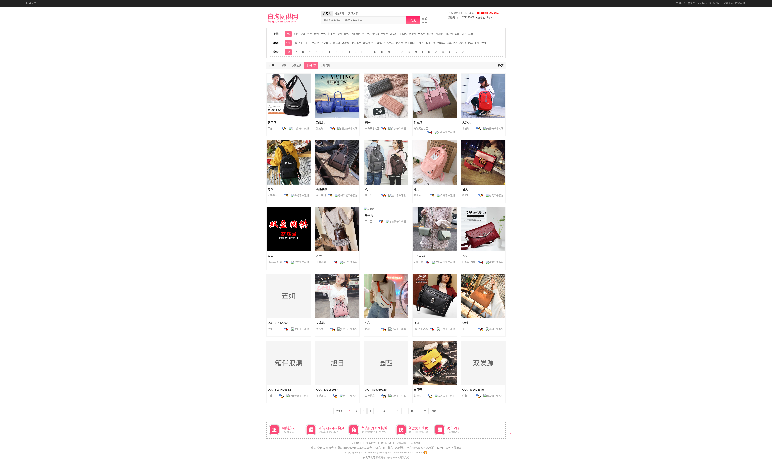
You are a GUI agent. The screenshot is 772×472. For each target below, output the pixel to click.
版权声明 (386, 443)
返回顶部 (511, 433)
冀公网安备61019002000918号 (355, 447)
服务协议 (371, 443)
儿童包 (393, 34)
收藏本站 (714, 3)
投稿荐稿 (401, 443)
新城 (470, 43)
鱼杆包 (366, 34)
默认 (284, 65)
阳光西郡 (389, 43)
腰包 (346, 34)
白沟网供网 (369, 457)
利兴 (368, 122)
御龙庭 (336, 43)
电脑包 (439, 34)
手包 (323, 34)
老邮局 (441, 43)
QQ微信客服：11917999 (461, 13)
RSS (421, 452)
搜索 (413, 20)
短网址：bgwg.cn (486, 17)
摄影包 (449, 34)
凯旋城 (378, 43)
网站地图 (456, 447)
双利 (465, 322)
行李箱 (375, 34)
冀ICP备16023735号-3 (323, 447)
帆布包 (331, 34)
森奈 (465, 256)
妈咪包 (412, 34)
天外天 (466, 122)
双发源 (483, 363)
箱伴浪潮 (288, 363)
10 (412, 411)
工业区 (420, 43)
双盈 (270, 256)
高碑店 (462, 43)
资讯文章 (353, 13)
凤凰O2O (452, 43)
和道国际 (430, 43)
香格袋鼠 (321, 189)
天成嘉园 (326, 43)
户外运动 (355, 34)
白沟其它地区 (372, 128)
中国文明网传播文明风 (386, 447)
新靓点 (418, 122)
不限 (288, 43)
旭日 (337, 363)
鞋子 (464, 34)
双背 (302, 34)
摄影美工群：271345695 (461, 17)
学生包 (384, 34)
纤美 (416, 189)
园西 (386, 363)
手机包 (421, 34)
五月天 (418, 389)
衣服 (457, 34)
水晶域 (345, 43)
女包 (296, 34)
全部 (288, 34)
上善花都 (356, 43)
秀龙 (270, 189)
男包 (309, 34)
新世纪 (320, 122)
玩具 (470, 34)
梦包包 (272, 122)
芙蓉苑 (399, 43)
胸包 (339, 34)
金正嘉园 (410, 43)
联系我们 (416, 443)
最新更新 (326, 65)
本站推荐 (311, 65)
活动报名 (702, 3)
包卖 (465, 189)
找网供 (327, 13)
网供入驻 (31, 3)
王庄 (307, 43)
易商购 (369, 215)
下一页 (422, 411)
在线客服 (740, 3)
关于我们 (356, 443)
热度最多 (296, 65)
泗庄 (477, 43)
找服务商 (339, 13)
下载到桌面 (727, 3)
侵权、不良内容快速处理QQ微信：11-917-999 (424, 447)
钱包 (316, 34)
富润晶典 (368, 43)
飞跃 (416, 322)
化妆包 (430, 34)
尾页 (434, 411)
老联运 (315, 43)
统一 (368, 189)
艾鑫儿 (320, 322)
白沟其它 (298, 43)
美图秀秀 (681, 3)
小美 (368, 322)
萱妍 (289, 296)
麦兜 (319, 256)
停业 (483, 43)
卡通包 (403, 34)
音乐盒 (691, 3)
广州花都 (419, 256)
